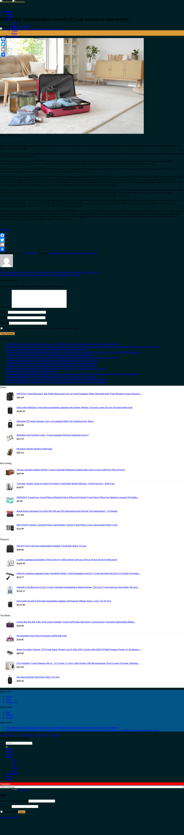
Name (3, 312)
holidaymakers (56, 252)
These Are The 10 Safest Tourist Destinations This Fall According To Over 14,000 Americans (51, 365)
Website (4, 323)
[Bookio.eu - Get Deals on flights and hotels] (12, 1)
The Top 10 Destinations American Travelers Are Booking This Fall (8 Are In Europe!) (47, 349)
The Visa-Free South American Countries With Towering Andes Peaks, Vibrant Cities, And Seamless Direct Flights (61, 357)
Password (5, 806)
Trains (15, 30)
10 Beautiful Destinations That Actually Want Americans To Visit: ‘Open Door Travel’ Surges (51, 376)
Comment (5, 307)
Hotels (9, 717)
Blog (8, 699)
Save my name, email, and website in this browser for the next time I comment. (41, 328)
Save (80, 252)
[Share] (92, 249)
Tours (14, 22)
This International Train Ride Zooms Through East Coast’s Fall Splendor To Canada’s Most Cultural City (50, 272)
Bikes (14, 33)
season (86, 252)
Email (3, 317)
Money (67, 252)
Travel (94, 252)
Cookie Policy (40, 735)
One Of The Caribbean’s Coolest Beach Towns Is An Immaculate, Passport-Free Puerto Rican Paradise (56, 382)
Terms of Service (8, 735)
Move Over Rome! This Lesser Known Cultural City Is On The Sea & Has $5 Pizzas (40, 275)
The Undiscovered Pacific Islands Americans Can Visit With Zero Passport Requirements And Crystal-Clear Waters (62, 343)
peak (74, 252)
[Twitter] (92, 240)
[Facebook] (92, 235)
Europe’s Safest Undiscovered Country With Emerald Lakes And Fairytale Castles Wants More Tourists (56, 368)
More (9, 757)
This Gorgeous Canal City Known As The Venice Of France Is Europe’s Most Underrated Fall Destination (57, 379)
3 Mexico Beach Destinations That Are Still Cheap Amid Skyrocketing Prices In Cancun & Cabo (52, 360)
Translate (22, 789)
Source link (5, 229)
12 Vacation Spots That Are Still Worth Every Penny (31, 371)
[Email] (92, 244)
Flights (9, 14)
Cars (14, 765)
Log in (21, 812)
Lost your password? (10, 817)
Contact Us (11, 701)
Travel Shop (12, 36)
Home (9, 696)
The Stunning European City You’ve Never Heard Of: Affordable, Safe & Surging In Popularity (51, 363)
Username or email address (14, 800)
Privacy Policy (25, 735)
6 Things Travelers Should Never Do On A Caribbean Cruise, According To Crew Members (50, 354)
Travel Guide (4, 12)
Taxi (8, 712)
